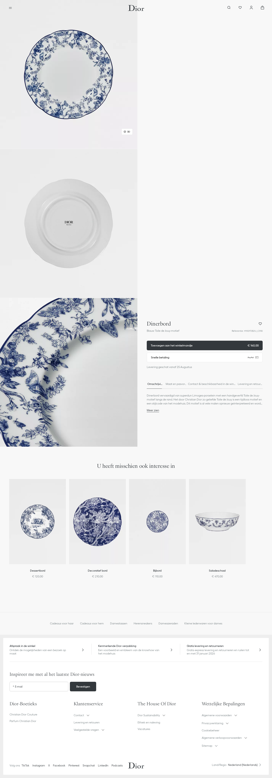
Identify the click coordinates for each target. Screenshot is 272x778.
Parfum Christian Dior (23, 721)
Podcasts (117, 765)
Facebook (59, 765)
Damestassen (118, 623)
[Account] (251, 8)
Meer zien (153, 410)
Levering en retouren (87, 722)
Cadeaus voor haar (62, 623)
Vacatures (144, 729)
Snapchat (89, 765)
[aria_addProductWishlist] (260, 323)
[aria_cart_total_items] (262, 8)
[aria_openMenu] (10, 8)
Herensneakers (143, 623)
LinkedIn (103, 765)
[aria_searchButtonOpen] (229, 8)
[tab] (155, 384)
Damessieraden (168, 623)
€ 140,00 (205, 345)
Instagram (38, 765)
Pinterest (73, 765)
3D (128, 131)
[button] (68, 74)
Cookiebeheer (210, 730)
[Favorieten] (240, 8)
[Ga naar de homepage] (136, 8)
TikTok (25, 765)
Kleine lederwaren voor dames (203, 623)
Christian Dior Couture (23, 714)
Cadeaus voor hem (92, 623)
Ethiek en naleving (149, 722)
